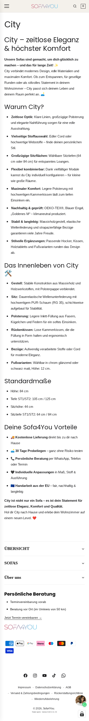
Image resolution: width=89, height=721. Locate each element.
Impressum (24, 687)
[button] (44, 549)
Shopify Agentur (36, 712)
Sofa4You (48, 708)
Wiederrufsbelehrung (46, 699)
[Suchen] (75, 6)
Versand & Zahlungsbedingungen (30, 693)
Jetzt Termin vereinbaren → (23, 617)
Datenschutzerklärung (48, 687)
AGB (68, 687)
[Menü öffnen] (7, 6)
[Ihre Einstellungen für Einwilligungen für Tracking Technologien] (82, 714)
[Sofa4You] (44, 6)
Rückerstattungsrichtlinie (68, 693)
